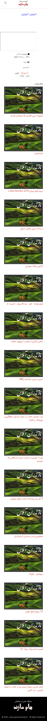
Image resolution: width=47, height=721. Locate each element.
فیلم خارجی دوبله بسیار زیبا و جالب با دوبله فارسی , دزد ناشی (23, 688)
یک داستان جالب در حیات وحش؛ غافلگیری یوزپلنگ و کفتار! (23, 418)
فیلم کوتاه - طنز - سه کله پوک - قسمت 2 (25, 304)
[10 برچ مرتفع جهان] (23, 596)
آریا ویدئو (24, 73)
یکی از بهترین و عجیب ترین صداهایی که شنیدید (25, 459)
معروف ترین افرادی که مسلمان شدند (27, 116)
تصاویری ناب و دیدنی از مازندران (28, 536)
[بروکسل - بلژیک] (23, 558)
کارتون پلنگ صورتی (34, 266)
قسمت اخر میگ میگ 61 (31, 649)
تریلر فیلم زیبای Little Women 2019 (25, 191)
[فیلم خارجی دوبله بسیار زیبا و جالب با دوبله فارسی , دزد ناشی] (23, 671)
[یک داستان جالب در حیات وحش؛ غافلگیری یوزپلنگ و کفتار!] (23, 401)
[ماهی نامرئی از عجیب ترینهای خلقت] (23, 326)
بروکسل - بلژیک (36, 574)
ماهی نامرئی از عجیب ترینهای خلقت (27, 341)
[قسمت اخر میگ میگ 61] (23, 634)
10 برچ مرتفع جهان (34, 611)
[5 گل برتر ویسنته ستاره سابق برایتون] (23, 483)
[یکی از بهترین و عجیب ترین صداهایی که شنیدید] (23, 442)
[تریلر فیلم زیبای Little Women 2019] (23, 175)
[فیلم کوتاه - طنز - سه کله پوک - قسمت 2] (23, 288)
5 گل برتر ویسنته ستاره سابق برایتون (26, 499)
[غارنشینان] (23, 138)
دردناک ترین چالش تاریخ (32, 229)
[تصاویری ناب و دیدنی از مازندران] (23, 521)
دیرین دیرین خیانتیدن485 (31, 379)
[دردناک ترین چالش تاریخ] (23, 213)
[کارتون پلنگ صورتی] (23, 251)
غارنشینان (38, 153)
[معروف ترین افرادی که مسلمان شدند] (23, 100)
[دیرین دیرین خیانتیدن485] (23, 363)
